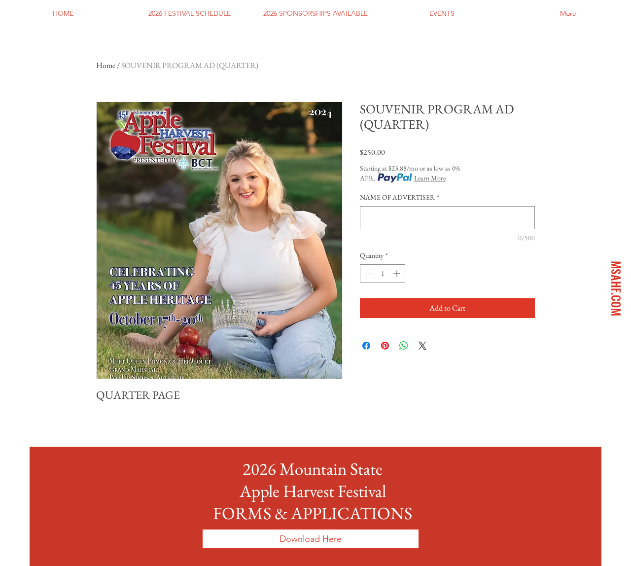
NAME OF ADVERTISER (399, 197)
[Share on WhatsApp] (404, 346)
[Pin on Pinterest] (385, 346)
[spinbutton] (382, 273)
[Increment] (397, 273)
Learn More (430, 178)
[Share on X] (422, 346)
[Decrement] (367, 273)
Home (105, 65)
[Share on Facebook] (366, 346)
